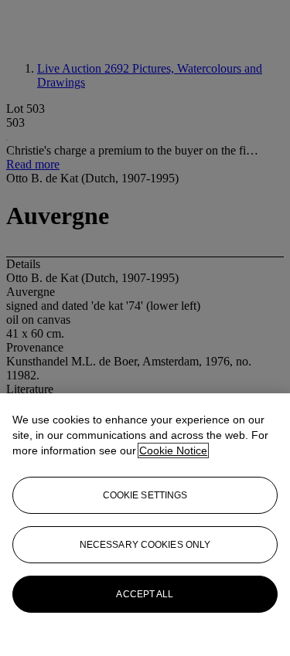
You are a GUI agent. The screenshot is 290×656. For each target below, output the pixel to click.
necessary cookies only (145, 544)
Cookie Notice (173, 450)
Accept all (144, 594)
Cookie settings (145, 495)
